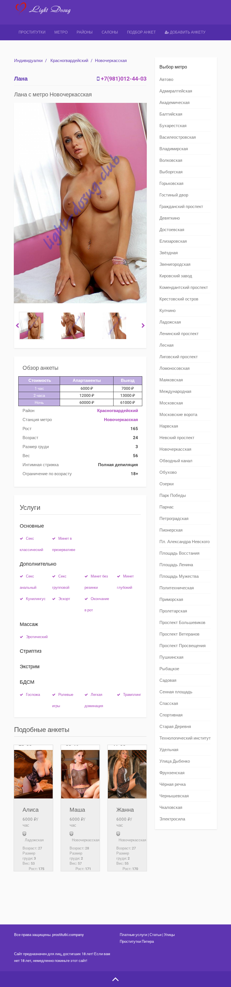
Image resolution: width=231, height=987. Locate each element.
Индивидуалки (28, 60)
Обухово (168, 472)
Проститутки (32, 32)
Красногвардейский (69, 60)
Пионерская (171, 530)
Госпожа (33, 694)
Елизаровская (173, 241)
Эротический (37, 637)
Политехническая (176, 587)
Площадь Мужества (179, 576)
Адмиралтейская (175, 91)
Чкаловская (170, 807)
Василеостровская (177, 137)
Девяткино (169, 218)
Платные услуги (133, 935)
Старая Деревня (175, 726)
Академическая (174, 102)
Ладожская (170, 322)
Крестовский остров (178, 299)
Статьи (155, 935)
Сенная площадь (175, 691)
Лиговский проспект (178, 356)
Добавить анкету (187, 32)
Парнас (166, 507)
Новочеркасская (111, 60)
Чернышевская (174, 795)
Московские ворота (178, 414)
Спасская (168, 703)
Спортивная (171, 715)
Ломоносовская (174, 368)
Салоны (110, 32)
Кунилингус (36, 599)
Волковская (170, 160)
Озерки (166, 483)
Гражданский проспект (181, 206)
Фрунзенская (172, 772)
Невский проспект (176, 437)
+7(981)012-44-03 (123, 78)
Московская (171, 403)
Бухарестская (172, 125)
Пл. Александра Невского (184, 541)
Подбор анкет (141, 32)
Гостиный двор (173, 195)
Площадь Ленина (176, 564)
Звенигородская (174, 264)
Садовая (167, 680)
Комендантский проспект (183, 287)
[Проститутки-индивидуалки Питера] (44, 12)
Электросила (172, 819)
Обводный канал (175, 460)
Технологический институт (185, 738)
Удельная (168, 749)
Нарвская (168, 426)
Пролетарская (173, 611)
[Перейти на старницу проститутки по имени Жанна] (127, 771)
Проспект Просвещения (182, 645)
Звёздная (168, 252)
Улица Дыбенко (174, 761)
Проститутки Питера (137, 941)
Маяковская (171, 379)
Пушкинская (171, 657)
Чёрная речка (172, 784)
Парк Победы (172, 495)
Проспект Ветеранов (179, 634)
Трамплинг (132, 694)
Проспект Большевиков (182, 622)
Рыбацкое (169, 668)
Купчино (167, 310)
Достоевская (171, 229)
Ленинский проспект (179, 333)
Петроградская (173, 518)
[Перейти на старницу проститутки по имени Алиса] (33, 771)
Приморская (171, 599)
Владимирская (173, 148)
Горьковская (171, 183)
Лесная (166, 345)
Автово (166, 79)
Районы (85, 32)
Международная (175, 391)
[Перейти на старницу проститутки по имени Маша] (80, 771)
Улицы (169, 935)
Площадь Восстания (179, 553)
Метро (61, 32)
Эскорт (64, 599)
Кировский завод (175, 275)
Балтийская (170, 114)
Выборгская (171, 171)
